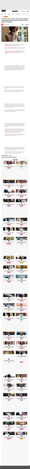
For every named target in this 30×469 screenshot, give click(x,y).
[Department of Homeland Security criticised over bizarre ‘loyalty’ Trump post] (21, 295)
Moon (8, 300)
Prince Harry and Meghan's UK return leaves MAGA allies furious (21, 437)
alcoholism (8, 157)
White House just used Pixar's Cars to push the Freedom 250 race (9, 379)
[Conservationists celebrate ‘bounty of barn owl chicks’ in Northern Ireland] (9, 354)
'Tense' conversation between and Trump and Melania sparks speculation (21, 356)
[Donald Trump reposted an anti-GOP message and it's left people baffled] (21, 191)
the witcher (21, 390)
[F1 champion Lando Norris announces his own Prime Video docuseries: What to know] (21, 314)
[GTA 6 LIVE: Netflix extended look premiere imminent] (21, 162)
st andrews (21, 457)
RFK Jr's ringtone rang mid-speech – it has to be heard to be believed (9, 347)
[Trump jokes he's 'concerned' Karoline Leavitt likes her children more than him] (9, 191)
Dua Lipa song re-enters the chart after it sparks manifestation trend (21, 398)
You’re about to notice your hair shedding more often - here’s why (9, 389)
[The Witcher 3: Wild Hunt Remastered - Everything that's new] (21, 385)
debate (5, 157)
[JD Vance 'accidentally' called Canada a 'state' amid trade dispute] (9, 394)
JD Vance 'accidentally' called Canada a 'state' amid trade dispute (8, 398)
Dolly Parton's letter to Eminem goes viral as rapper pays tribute (9, 204)
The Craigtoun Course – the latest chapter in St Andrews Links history (21, 456)
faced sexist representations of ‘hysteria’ (10, 52)
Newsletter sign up (24, 11)
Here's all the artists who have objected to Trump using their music (8, 166)
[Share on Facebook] (25, 24)
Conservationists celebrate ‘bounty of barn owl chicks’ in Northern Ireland (9, 360)
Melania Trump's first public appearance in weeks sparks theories (8, 456)
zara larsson (21, 310)
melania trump (8, 457)
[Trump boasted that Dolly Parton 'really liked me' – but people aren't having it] (21, 200)
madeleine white (21, 262)
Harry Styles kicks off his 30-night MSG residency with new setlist (21, 233)
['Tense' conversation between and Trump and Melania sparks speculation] (21, 352)
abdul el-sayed (8, 438)
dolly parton (9, 234)
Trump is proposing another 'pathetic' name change (9, 280)
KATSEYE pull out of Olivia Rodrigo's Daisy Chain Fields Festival (21, 337)
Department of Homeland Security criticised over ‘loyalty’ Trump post (21, 299)
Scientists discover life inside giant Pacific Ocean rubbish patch (21, 280)
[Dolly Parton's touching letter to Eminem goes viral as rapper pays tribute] (9, 200)
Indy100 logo (15, 11)
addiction (3, 157)
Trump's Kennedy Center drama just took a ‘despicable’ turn (9, 223)
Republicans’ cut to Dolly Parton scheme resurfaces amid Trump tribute (21, 223)
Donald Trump (21, 348)
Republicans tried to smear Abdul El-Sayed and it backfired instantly (9, 437)
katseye (21, 338)
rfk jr (8, 338)
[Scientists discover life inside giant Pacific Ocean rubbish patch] (21, 276)
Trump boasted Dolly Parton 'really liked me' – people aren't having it (21, 204)
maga (8, 310)
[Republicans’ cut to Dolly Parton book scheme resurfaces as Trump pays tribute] (21, 219)
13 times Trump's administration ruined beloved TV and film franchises (21, 417)
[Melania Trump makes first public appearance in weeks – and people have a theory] (9, 452)
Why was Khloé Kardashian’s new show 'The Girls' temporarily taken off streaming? (21, 427)
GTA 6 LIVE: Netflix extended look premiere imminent (21, 166)
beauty (9, 390)
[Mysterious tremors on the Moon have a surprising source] (9, 295)
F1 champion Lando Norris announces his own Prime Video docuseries (21, 318)
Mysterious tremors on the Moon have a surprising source (8, 299)
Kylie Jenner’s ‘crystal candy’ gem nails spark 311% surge (21, 185)
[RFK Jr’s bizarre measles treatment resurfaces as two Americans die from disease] (9, 238)
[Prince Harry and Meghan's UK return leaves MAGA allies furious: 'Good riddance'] (21, 433)
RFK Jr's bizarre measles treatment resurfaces (9, 242)
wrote (12, 135)
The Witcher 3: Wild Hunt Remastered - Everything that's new (21, 389)
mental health (5, 16)
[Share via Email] (28, 24)
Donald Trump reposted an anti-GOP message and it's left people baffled (21, 195)
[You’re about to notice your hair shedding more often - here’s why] (9, 385)
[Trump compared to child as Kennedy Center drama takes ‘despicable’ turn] (9, 219)
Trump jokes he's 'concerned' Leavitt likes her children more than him (9, 195)
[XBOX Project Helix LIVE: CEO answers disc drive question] (21, 267)
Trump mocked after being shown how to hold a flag (8, 427)
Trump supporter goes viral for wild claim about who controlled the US (21, 242)
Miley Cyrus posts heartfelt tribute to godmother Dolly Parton (9, 233)
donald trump (8, 196)
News (2, 16)
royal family (21, 438)
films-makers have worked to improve (14, 47)
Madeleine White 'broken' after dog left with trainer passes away (21, 261)
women (11, 157)
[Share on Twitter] (26, 24)
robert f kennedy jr (9, 262)
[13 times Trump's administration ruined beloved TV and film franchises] (21, 413)
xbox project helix (21, 272)
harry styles (21, 234)
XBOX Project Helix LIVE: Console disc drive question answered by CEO (21, 271)
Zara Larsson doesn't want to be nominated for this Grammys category (21, 309)
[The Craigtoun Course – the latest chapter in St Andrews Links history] (21, 452)
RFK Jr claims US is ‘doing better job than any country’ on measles (8, 185)
